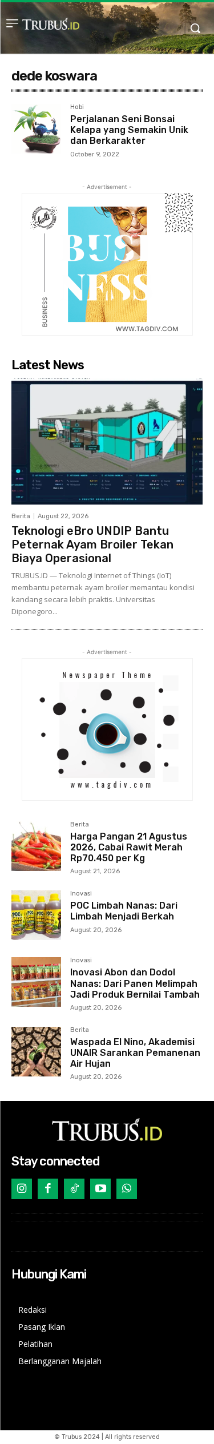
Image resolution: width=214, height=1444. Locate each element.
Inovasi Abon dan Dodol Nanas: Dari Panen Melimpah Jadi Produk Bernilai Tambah (135, 983)
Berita (20, 516)
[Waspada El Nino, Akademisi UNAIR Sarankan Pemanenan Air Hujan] (36, 1051)
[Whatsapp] (126, 1189)
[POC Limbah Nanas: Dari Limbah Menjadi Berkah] (36, 915)
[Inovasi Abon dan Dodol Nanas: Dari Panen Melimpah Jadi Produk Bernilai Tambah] (36, 982)
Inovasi (81, 893)
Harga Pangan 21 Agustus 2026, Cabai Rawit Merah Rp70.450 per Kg (128, 847)
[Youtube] (100, 1189)
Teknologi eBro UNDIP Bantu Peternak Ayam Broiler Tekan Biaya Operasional (92, 544)
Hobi (77, 107)
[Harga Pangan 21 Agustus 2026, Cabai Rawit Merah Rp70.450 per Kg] (36, 846)
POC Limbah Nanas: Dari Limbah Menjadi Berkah (123, 911)
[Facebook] (48, 1189)
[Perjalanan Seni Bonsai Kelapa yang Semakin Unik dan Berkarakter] (36, 129)
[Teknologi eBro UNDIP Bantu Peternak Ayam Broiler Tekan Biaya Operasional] (107, 441)
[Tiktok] (74, 1189)
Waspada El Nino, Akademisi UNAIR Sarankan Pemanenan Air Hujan (135, 1052)
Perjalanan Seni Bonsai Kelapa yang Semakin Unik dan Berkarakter (129, 130)
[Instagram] (21, 1189)
